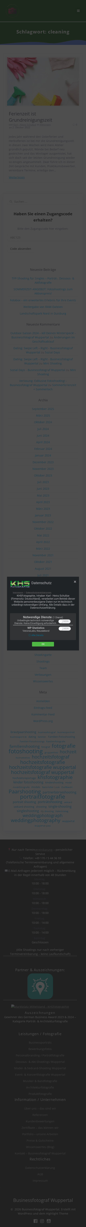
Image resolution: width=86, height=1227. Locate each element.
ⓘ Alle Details (35, 635)
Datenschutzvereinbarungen (38, 592)
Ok (43, 644)
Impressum (18, 592)
